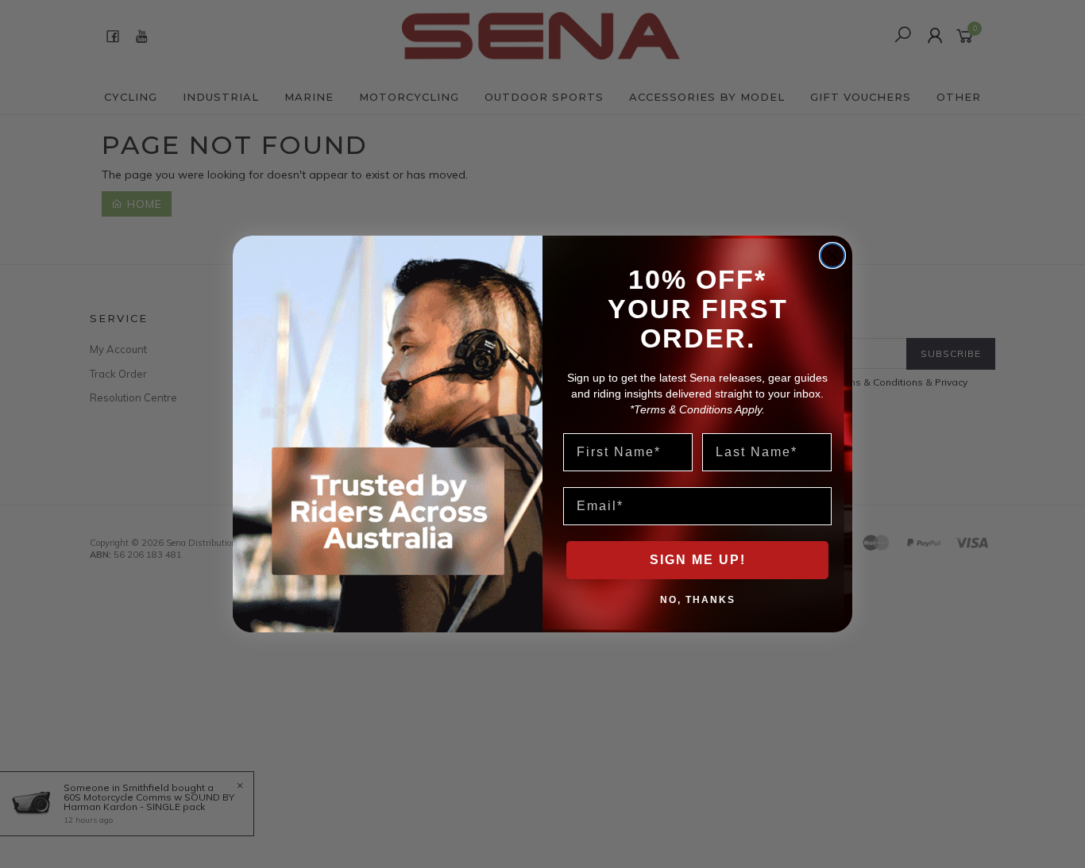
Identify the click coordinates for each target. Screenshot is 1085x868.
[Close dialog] (832, 255)
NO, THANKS (698, 599)
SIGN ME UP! (698, 560)
